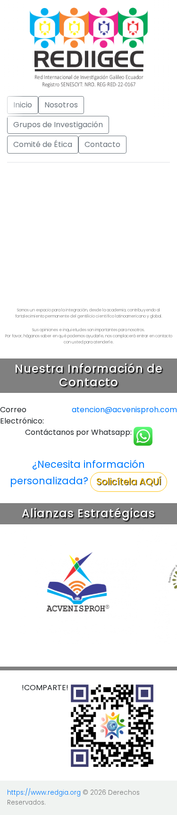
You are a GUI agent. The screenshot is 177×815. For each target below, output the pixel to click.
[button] (13, 230)
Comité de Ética (42, 144)
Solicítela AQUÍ (128, 481)
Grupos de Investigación (58, 124)
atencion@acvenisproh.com (124, 409)
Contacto (102, 144)
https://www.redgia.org (44, 792)
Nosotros (61, 104)
